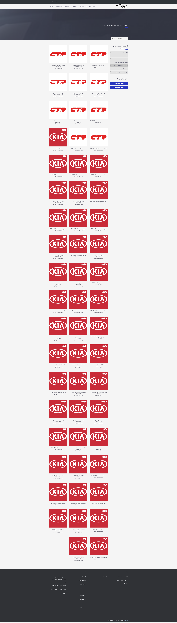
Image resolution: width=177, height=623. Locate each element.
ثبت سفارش (67, 7)
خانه (94, 7)
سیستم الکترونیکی (124, 69)
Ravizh (126, 620)
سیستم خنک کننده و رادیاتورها (121, 72)
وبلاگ (51, 7)
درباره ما (82, 7)
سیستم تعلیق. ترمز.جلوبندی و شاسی (120, 65)
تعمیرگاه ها (75, 7)
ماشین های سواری (118, 87)
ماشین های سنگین (118, 83)
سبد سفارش (52, 2)
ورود (62, 2)
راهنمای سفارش (58, 7)
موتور (126, 56)
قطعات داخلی (125, 59)
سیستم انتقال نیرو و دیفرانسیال (121, 62)
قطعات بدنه (125, 52)
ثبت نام (70, 2)
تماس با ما (88, 7)
